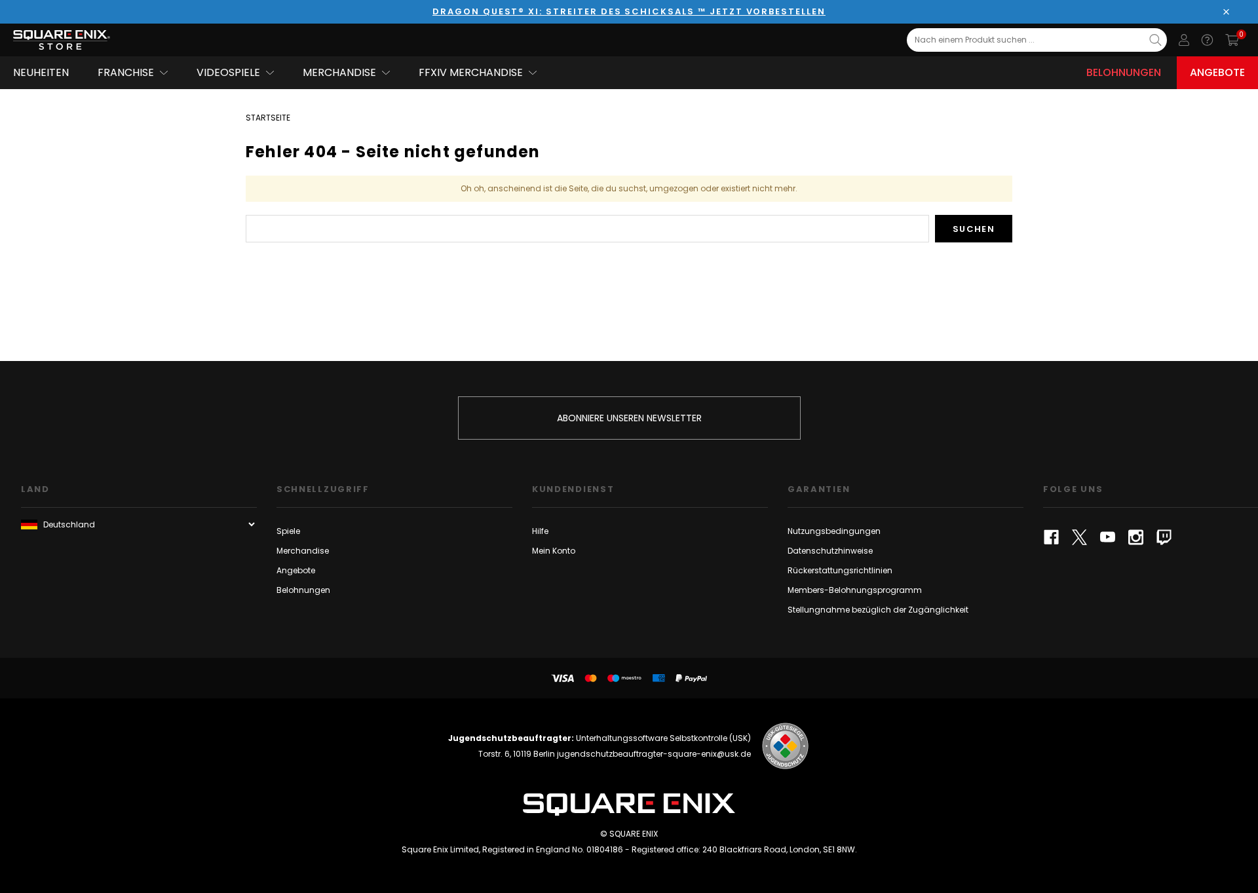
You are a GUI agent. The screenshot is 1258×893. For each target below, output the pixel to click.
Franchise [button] (126, 72)
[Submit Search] (1155, 40)
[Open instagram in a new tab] (1136, 537)
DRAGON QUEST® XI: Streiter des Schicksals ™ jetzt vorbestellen (629, 11)
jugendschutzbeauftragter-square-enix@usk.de (654, 753)
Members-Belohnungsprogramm (855, 590)
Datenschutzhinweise (830, 550)
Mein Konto (553, 550)
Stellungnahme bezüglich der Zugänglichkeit (878, 609)
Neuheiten (41, 72)
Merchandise (302, 550)
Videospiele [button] (228, 72)
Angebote (1217, 72)
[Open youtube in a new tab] (1107, 537)
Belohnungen (1123, 72)
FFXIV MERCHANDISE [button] (471, 72)
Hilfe (540, 531)
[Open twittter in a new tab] (1079, 537)
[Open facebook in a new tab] (1051, 537)
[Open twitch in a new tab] (1164, 537)
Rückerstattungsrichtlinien (840, 570)
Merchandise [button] (339, 72)
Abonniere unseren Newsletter (629, 418)
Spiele (288, 531)
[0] (1232, 40)
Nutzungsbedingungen (834, 531)
